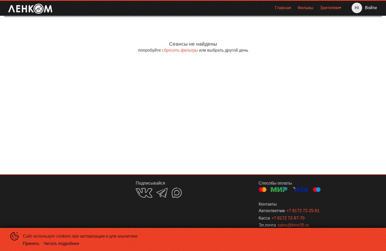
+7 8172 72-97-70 (288, 218)
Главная (283, 8)
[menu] (200, 8)
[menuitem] (283, 8)
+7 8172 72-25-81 (303, 210)
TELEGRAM (162, 193)
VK (144, 193)
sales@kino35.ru (293, 225)
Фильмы (306, 8)
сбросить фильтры (180, 50)
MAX (177, 193)
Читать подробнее (61, 243)
